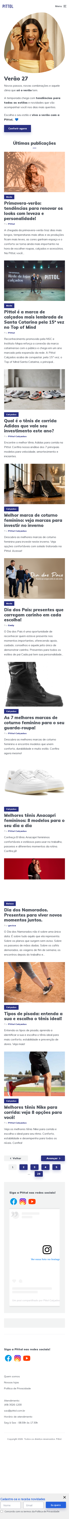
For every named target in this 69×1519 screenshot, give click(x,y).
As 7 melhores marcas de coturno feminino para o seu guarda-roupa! (34, 722)
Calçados (11, 414)
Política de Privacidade (17, 1388)
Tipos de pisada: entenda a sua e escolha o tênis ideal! (33, 1016)
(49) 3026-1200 (13, 1404)
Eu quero (56, 1505)
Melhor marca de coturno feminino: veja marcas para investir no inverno (33, 520)
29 (38, 1173)
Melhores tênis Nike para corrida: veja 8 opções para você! (33, 1112)
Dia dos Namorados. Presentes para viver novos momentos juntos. (33, 915)
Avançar (52, 1158)
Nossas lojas (11, 1382)
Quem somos (12, 1376)
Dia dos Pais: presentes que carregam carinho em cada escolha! (34, 614)
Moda (9, 197)
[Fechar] (64, 1497)
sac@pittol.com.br (14, 1410)
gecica (12, 925)
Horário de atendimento (18, 1416)
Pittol (11, 224)
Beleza (10, 903)
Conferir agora (17, 128)
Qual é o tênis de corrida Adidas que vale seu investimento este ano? (30, 425)
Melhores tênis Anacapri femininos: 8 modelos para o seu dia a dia (34, 820)
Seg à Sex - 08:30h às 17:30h (21, 1422)
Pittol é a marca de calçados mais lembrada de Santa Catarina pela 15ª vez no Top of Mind (34, 319)
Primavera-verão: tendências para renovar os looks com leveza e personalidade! (33, 211)
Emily (11, 625)
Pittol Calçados (17, 436)
